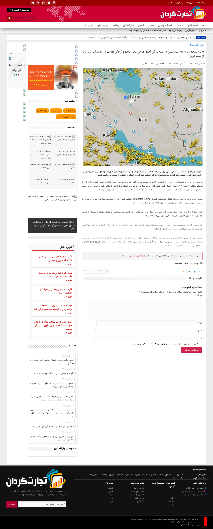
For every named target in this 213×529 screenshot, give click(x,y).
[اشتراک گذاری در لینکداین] (189, 272)
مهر (111, 501)
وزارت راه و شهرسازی (181, 263)
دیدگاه (198, 295)
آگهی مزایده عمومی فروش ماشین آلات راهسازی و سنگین (55, 258)
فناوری (141, 25)
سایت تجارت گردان (138, 256)
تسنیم (110, 488)
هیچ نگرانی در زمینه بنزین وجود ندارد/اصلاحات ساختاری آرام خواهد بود (162, 31)
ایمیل (199, 330)
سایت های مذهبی (136, 491)
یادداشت (103, 474)
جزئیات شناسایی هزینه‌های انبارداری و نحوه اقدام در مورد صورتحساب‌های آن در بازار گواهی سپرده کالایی (54, 225)
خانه (204, 25)
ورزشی (151, 25)
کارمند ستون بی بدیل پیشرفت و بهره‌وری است (56, 291)
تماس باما (191, 2)
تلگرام (173, 504)
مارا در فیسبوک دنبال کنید (194, 494)
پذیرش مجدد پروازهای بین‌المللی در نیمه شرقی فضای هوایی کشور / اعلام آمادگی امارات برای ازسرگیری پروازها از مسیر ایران (143, 54)
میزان (111, 494)
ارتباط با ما (201, 2)
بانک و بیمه (179, 474)
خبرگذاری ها (139, 488)
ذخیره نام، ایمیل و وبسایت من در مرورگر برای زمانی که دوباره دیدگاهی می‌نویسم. (166, 343)
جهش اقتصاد (42, 111)
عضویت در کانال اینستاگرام (193, 491)
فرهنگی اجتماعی (137, 494)
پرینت (142, 63)
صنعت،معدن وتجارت (154, 474)
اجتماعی (180, 25)
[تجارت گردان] (33, 488)
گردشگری (140, 501)
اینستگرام (171, 501)
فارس (111, 491)
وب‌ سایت (198, 338)
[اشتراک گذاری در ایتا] (183, 272)
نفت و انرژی (139, 474)
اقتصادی (168, 474)
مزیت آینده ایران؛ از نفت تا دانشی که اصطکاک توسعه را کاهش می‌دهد (41, 155)
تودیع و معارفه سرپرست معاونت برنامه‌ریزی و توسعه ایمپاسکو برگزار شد (53, 307)
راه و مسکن (190, 37)
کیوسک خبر (56, 111)
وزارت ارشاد (139, 498)
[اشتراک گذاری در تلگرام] (195, 272)
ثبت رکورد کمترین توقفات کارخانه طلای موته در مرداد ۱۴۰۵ (55, 275)
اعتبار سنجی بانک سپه (66, 117)
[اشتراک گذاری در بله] (177, 272)
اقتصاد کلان (193, 25)
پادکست (115, 25)
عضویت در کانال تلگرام (195, 488)
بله (174, 491)
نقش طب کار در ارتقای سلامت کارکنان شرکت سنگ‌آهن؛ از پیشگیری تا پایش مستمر (53, 325)
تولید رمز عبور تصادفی (176, 2)
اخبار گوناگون (128, 25)
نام (200, 323)
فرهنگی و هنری (165, 25)
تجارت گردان (70, 111)
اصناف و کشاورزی (116, 474)
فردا (111, 498)
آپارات (173, 498)
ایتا (174, 494)
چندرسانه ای (102, 25)
